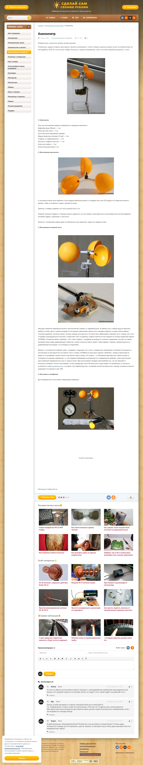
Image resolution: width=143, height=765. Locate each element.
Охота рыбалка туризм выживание (16, 67)
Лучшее (64, 18)
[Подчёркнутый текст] (47, 658)
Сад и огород (13, 61)
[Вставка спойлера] (86, 658)
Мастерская (12, 78)
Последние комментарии (88, 746)
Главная (52, 18)
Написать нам (84, 752)
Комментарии (91, 18)
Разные (10, 101)
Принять (22, 758)
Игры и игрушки (14, 92)
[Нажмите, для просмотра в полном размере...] (86, 115)
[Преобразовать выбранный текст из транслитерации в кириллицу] (82, 658)
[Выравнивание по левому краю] (55, 658)
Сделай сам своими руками (71, 5)
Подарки (11, 111)
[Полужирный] (40, 658)
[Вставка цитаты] (79, 658)
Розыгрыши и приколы (16, 96)
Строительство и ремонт (17, 47)
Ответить (52, 695)
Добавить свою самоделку (88, 744)
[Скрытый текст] (75, 658)
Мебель (11, 87)
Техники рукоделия (15, 106)
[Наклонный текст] (43, 658)
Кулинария (12, 73)
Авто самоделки (14, 33)
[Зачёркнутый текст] (51, 658)
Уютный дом (12, 82)
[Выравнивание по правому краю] (62, 658)
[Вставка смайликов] (66, 658)
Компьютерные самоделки (18, 52)
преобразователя (57, 366)
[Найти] (29, 17)
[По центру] (59, 658)
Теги (76, 18)
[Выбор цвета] (71, 658)
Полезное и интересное (16, 57)
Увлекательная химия (16, 43)
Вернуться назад (48, 497)
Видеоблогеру (84, 749)
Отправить (49, 674)
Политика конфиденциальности (90, 755)
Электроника (12, 38)
